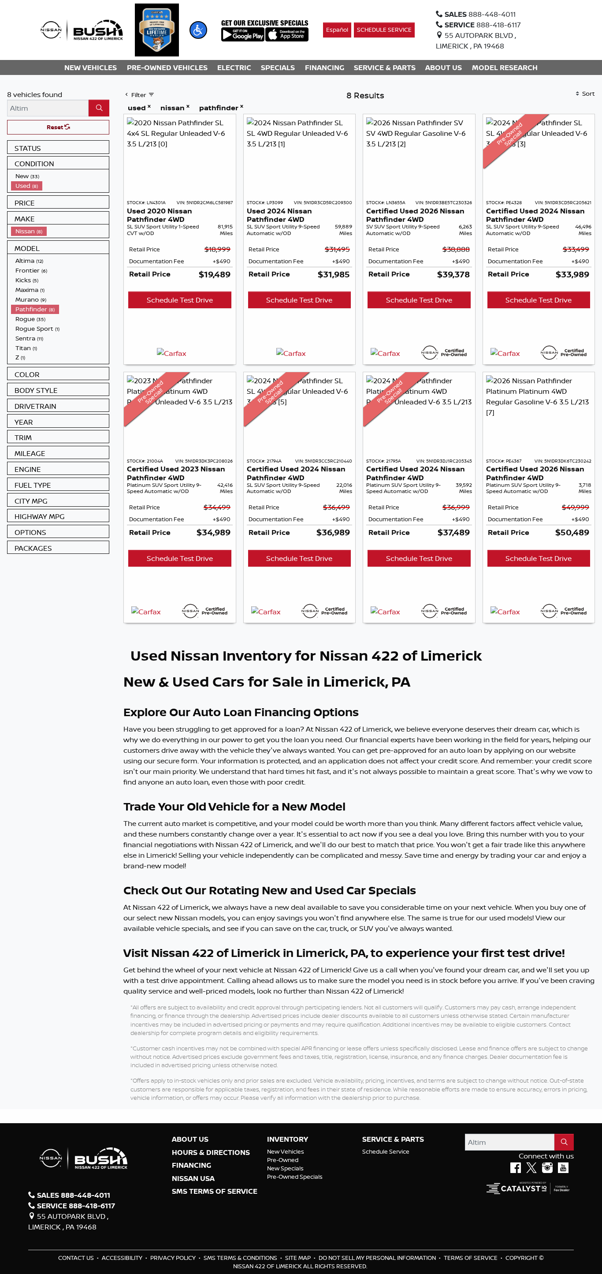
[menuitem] (60, 176)
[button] (198, 30)
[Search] (99, 108)
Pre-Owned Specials (295, 1177)
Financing (191, 1165)
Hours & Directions (211, 1153)
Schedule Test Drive (180, 300)
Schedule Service (385, 1151)
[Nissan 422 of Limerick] (81, 29)
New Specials (285, 1168)
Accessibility (123, 1258)
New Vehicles (285, 1151)
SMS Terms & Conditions (241, 1258)
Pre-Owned (282, 1160)
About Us (190, 1139)
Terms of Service (471, 1258)
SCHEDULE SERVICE (384, 30)
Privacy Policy (173, 1258)
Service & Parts (393, 1139)
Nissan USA (193, 1179)
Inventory (287, 1139)
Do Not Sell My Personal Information (378, 1258)
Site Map (298, 1258)
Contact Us (76, 1258)
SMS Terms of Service (214, 1192)
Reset (55, 127)
